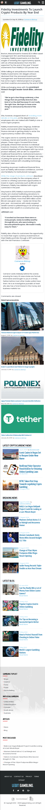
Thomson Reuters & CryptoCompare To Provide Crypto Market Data (20, 332)
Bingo (6, 679)
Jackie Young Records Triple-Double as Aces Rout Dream (30, 567)
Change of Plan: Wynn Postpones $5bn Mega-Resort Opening (28, 553)
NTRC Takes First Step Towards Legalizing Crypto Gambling (30, 484)
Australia (7, 713)
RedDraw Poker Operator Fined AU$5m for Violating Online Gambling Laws (30, 468)
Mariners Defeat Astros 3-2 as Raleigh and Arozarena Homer (30, 522)
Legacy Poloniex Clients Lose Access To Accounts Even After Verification (20, 401)
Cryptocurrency (8, 458)
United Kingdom (10, 704)
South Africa (8, 710)
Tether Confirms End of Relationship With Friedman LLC (16, 435)
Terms (36, 776)
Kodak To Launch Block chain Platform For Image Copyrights (18, 367)
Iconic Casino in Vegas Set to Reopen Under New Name (30, 455)
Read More (23, 596)
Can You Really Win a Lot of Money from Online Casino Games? (30, 591)
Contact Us (19, 776)
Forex (6, 685)
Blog (5, 730)
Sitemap (22, 780)
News (6, 727)
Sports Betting (9, 690)
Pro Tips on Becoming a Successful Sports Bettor (29, 620)
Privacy (29, 776)
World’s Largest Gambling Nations (29, 651)
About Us (8, 776)
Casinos (7, 682)
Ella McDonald (34, 450)
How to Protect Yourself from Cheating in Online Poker (30, 636)
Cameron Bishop (30, 19)
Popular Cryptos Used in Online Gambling (28, 605)
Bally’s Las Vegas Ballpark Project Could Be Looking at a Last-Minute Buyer (30, 509)
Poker (6, 687)
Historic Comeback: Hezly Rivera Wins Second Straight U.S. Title (30, 538)
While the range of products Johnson (17, 176)
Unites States (9, 702)
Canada (7, 707)
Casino (5, 511)
